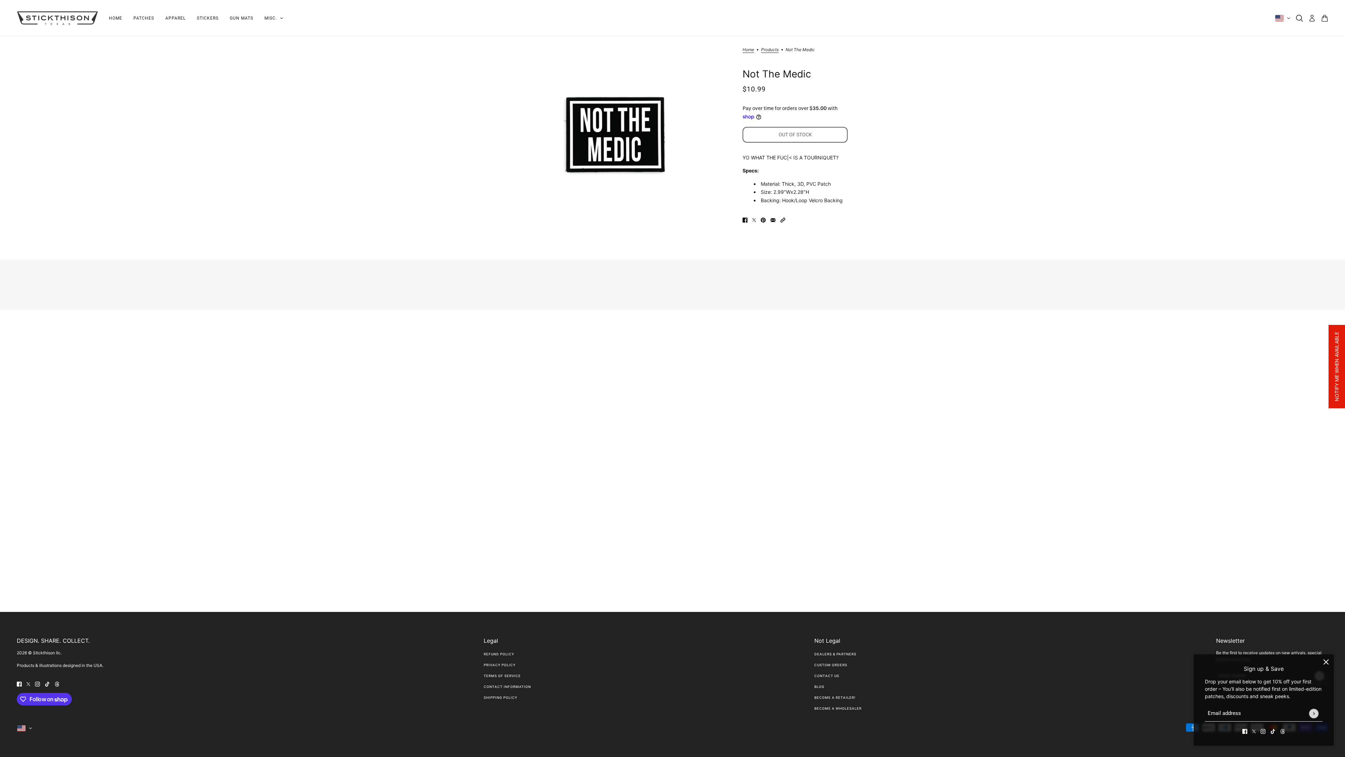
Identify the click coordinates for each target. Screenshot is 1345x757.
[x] (1253, 730)
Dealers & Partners (835, 654)
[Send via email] (773, 219)
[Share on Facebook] (745, 219)
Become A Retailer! (835, 698)
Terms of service (502, 676)
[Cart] (1324, 18)
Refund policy (499, 654)
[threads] (1282, 730)
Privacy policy (500, 665)
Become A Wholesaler (838, 708)
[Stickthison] (57, 18)
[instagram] (1263, 730)
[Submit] (1313, 713)
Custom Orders (830, 665)
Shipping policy (500, 698)
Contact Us (826, 676)
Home (748, 50)
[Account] (1312, 18)
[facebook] (1245, 730)
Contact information (507, 687)
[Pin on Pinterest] (763, 219)
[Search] (1299, 18)
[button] (783, 219)
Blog (819, 687)
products (770, 50)
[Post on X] (754, 219)
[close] (1326, 662)
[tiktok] (1273, 730)
